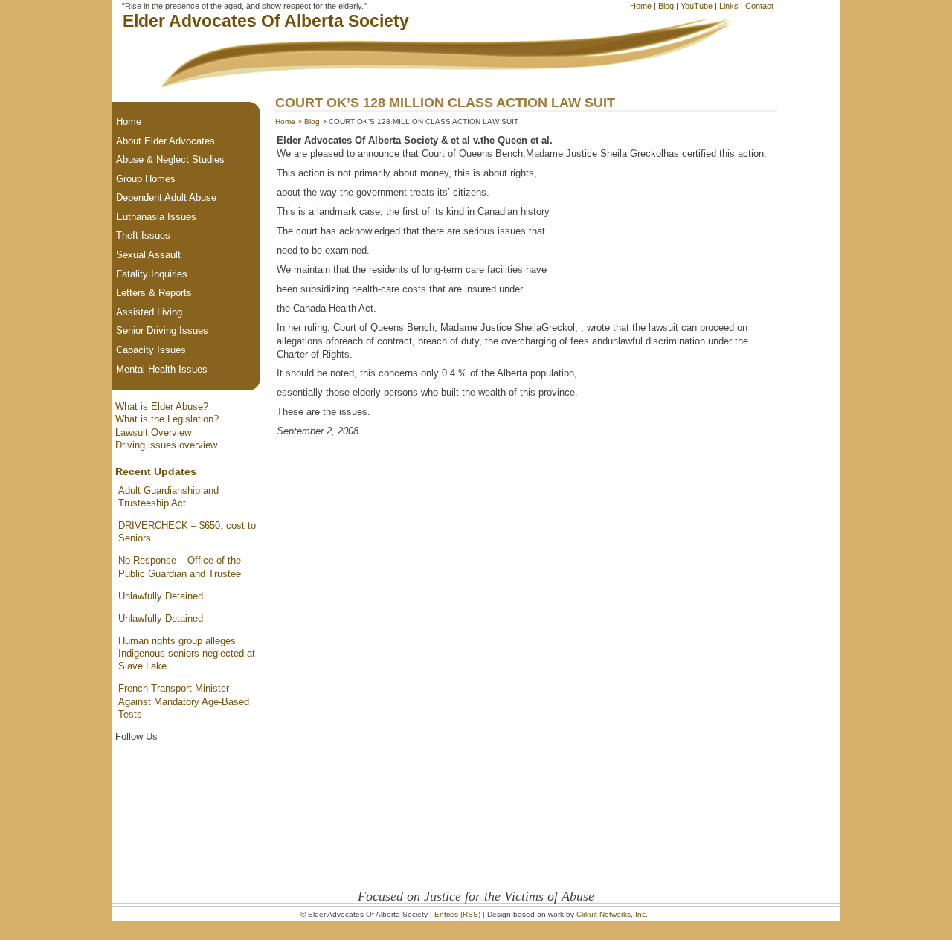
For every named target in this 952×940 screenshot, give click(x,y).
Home (641, 5)
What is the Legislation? (167, 419)
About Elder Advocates (165, 141)
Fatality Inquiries (151, 274)
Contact (759, 5)
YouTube (697, 5)
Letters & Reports (154, 292)
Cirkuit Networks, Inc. (612, 914)
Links (729, 5)
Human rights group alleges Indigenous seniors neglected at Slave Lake (186, 653)
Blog (666, 5)
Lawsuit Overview (153, 432)
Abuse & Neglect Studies (170, 159)
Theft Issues (143, 235)
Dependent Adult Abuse (166, 197)
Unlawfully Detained (160, 596)
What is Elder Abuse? (161, 406)
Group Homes (146, 178)
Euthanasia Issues (156, 216)
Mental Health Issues (162, 369)
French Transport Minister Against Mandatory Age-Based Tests (183, 701)
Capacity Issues (151, 349)
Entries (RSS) (457, 914)
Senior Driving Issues (162, 330)
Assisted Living (149, 312)
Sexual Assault (148, 254)
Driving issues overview (166, 445)
